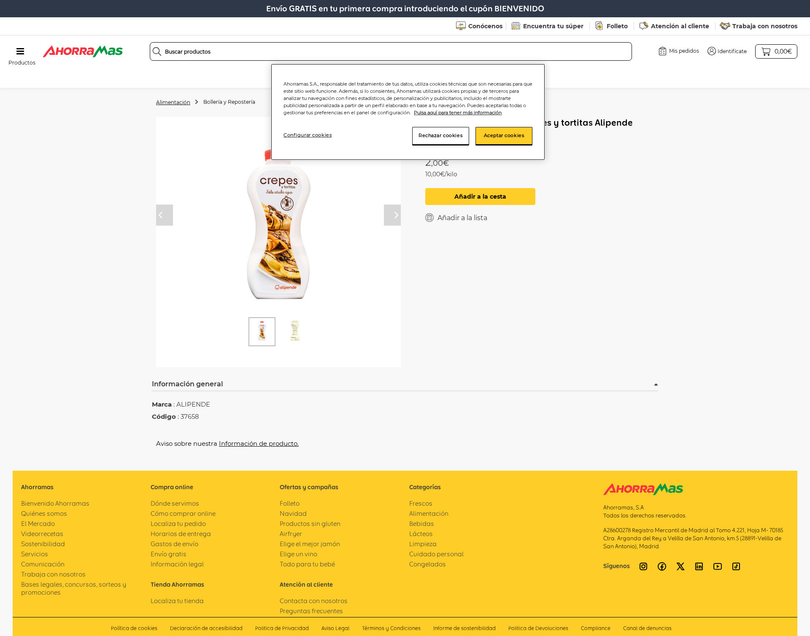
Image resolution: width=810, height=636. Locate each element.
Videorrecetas (42, 534)
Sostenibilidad (43, 544)
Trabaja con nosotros (764, 26)
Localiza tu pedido (178, 524)
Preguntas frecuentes (311, 611)
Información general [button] (187, 384)
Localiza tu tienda (177, 601)
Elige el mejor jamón (310, 544)
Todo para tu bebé (307, 564)
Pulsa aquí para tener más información (458, 113)
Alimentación (173, 102)
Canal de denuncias (647, 628)
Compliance (595, 628)
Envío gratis (168, 554)
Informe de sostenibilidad (464, 628)
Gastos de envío (174, 544)
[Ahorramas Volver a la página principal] (83, 51)
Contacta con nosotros (314, 601)
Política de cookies (134, 628)
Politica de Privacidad (282, 628)
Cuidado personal (436, 554)
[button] (727, 51)
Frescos (420, 503)
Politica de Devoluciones (538, 628)
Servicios (34, 554)
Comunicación (43, 564)
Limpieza (423, 544)
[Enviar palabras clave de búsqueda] (157, 51)
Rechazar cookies (440, 135)
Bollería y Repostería (229, 102)
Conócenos (485, 26)
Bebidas (421, 524)
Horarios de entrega (181, 534)
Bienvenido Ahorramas (55, 503)
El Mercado (38, 524)
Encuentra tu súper (553, 26)
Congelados (427, 564)
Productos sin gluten (310, 524)
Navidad (293, 513)
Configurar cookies (308, 135)
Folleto (617, 26)
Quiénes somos (44, 513)
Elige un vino (298, 554)
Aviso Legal (335, 628)
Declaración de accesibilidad (206, 628)
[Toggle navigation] (20, 51)
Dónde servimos (175, 503)
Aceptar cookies (504, 135)
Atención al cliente (680, 26)
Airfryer (291, 534)
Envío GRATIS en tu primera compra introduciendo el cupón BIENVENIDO (405, 9)
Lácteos (421, 534)
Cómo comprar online (183, 513)
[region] (408, 112)
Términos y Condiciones (391, 628)
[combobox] (391, 51)
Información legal (177, 564)
